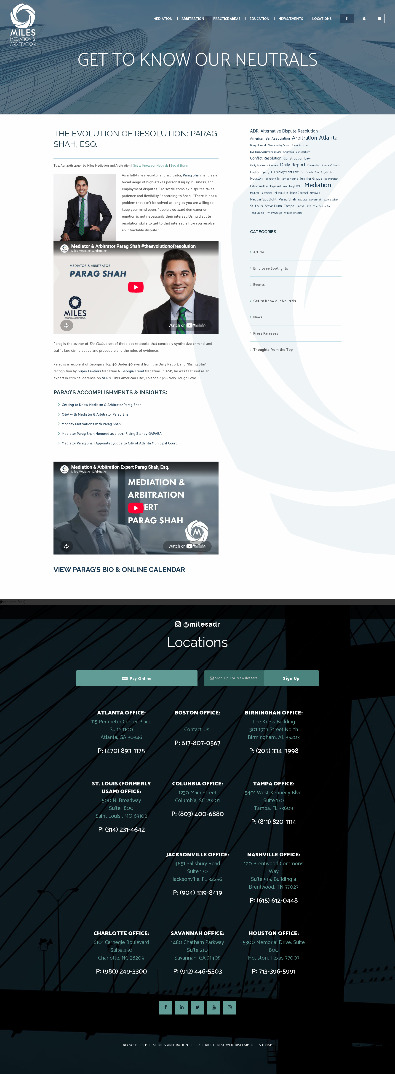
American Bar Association (270, 138)
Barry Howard (258, 145)
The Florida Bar (321, 206)
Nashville (315, 193)
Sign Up (291, 678)
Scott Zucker (331, 199)
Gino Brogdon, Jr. (323, 172)
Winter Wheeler (293, 213)
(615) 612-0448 (277, 900)
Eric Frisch (307, 172)
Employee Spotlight (261, 172)
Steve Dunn (273, 206)
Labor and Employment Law (268, 186)
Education (259, 19)
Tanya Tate (303, 206)
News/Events (290, 19)
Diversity (313, 165)
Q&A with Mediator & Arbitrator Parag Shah (96, 414)
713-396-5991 (277, 971)
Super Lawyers (89, 371)
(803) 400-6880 (201, 814)
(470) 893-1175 (125, 751)
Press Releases (265, 333)
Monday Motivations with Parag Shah (91, 424)
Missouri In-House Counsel (291, 192)
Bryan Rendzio (299, 145)
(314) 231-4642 (125, 829)
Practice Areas (226, 19)
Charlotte (288, 152)
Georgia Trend (132, 371)
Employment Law (286, 172)
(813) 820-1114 (277, 822)
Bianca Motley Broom (278, 145)
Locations (322, 19)
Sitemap (265, 1045)
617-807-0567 (201, 743)
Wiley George (274, 213)
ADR (254, 131)
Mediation (163, 19)
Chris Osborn (303, 152)
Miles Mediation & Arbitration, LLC (165, 1045)
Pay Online (141, 678)
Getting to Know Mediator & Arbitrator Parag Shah (101, 405)
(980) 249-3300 (125, 971)
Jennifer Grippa (311, 179)
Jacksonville (272, 178)
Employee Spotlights (270, 268)
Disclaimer (244, 1045)
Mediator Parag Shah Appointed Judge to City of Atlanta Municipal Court (120, 443)
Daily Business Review (264, 165)
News (257, 317)
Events (259, 285)
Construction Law (297, 158)
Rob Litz (302, 200)
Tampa (289, 206)
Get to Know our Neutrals (150, 165)
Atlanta (328, 138)
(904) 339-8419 (201, 892)
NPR (105, 378)
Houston (256, 178)
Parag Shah (192, 175)
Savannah (315, 199)
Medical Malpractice (261, 193)
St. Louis (256, 206)
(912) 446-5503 (201, 971)
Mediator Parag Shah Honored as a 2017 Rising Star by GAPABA (112, 434)
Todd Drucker (257, 213)
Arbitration (192, 19)
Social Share (179, 165)
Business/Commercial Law (265, 152)
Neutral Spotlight (263, 199)
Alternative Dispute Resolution (289, 131)
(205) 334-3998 (277, 751)
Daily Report (292, 165)
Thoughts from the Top (273, 350)
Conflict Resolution (265, 158)
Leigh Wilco (295, 186)
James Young (290, 178)
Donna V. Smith (330, 165)
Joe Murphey (331, 179)
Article (258, 252)
